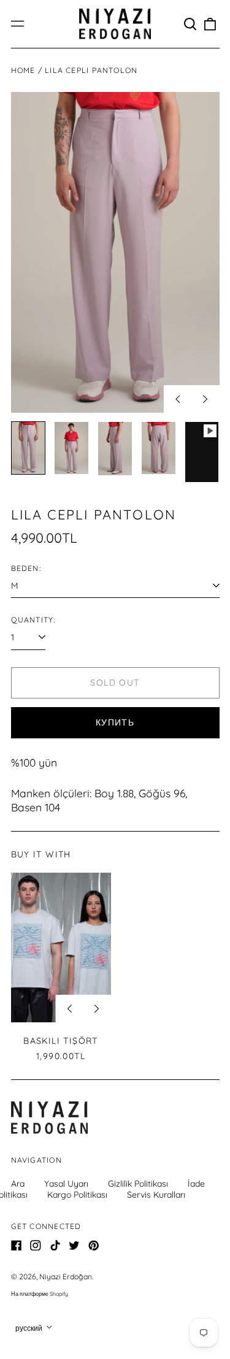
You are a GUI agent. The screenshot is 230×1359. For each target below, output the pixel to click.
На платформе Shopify (39, 1293)
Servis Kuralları (156, 1194)
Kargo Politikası (77, 1194)
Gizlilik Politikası (138, 1183)
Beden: (26, 568)
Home (23, 70)
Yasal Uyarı (66, 1183)
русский (29, 1328)
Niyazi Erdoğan (65, 1276)
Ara (18, 1183)
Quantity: (33, 619)
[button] (191, 24)
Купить (115, 722)
